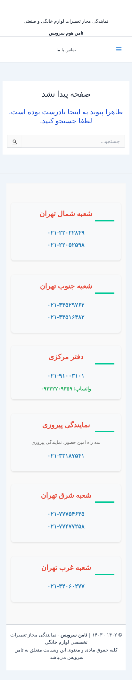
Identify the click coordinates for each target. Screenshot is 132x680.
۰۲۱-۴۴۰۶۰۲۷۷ (66, 586)
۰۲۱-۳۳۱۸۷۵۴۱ (66, 455)
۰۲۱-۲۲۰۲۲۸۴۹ (66, 232)
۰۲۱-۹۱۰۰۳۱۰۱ (66, 375)
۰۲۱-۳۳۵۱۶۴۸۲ (66, 317)
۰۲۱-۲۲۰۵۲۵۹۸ (66, 244)
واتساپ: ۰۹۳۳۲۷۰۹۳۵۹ (66, 388)
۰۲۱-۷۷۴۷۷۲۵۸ (66, 526)
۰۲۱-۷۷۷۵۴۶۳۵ (66, 513)
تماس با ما (66, 49)
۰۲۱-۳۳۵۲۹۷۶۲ (66, 304)
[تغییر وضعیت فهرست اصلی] (119, 49)
